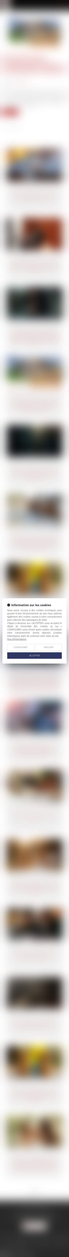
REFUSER (48, 647)
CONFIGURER (20, 647)
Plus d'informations (16, 639)
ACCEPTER (34, 655)
